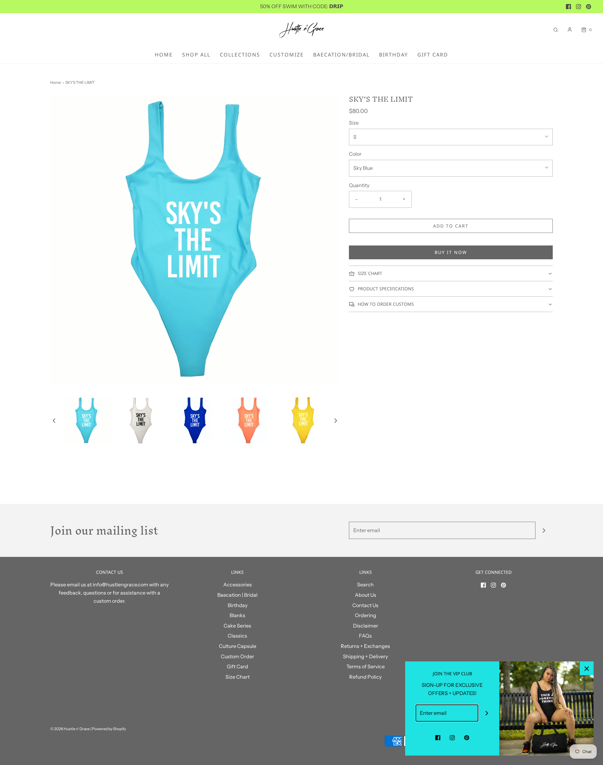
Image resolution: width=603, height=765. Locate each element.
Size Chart (237, 677)
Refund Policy (365, 677)
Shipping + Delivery (365, 656)
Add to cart (451, 226)
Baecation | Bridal (237, 595)
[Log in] (569, 29)
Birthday (393, 54)
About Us (365, 595)
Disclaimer (365, 625)
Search (365, 584)
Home (164, 54)
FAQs (365, 636)
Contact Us (365, 605)
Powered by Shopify (109, 728)
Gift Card (432, 54)
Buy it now (451, 252)
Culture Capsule (237, 646)
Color (355, 154)
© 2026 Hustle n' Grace (70, 728)
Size (354, 123)
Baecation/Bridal (341, 54)
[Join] (544, 530)
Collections (240, 54)
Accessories (237, 584)
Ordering (365, 615)
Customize (286, 54)
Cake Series (237, 625)
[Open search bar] (555, 29)
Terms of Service (365, 666)
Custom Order (237, 656)
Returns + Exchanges (365, 646)
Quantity (359, 185)
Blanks (237, 615)
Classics (237, 636)
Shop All (196, 54)
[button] (54, 420)
